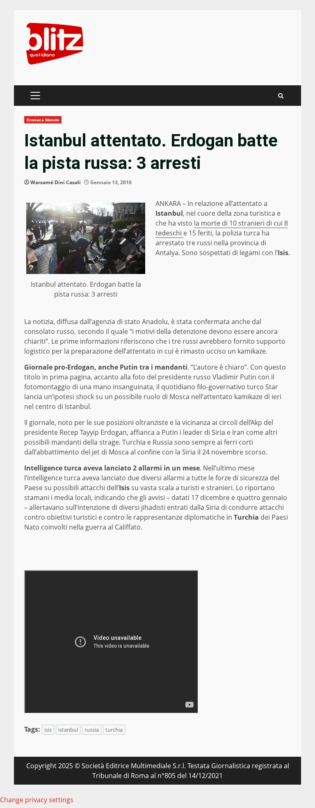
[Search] (280, 96)
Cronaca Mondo (43, 120)
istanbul (68, 729)
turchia (114, 729)
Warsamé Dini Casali (55, 182)
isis (48, 729)
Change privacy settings (36, 799)
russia (91, 729)
